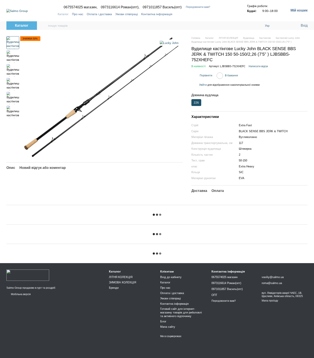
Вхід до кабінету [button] (171, 277)
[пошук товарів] (44, 25)
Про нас (77, 14)
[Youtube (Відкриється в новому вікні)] (226, 14)
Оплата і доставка (99, 14)
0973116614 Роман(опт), (120, 7)
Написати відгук (258, 66)
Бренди (114, 287)
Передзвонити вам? (198, 7)
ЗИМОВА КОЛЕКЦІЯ (122, 282)
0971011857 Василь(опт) (162, 7)
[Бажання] (288, 25)
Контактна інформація (156, 14)
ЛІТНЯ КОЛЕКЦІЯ (120, 277)
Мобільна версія (20, 294)
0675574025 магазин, (80, 7)
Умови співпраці (126, 14)
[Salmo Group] (27, 275)
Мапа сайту (167, 326)
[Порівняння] (280, 25)
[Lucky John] (169, 42)
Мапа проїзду (270, 300)
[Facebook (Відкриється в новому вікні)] (221, 14)
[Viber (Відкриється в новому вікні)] (231, 14)
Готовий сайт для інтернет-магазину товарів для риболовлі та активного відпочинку (181, 312)
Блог (163, 321)
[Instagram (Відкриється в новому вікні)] (216, 14)
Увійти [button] (203, 84)
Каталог (63, 14)
